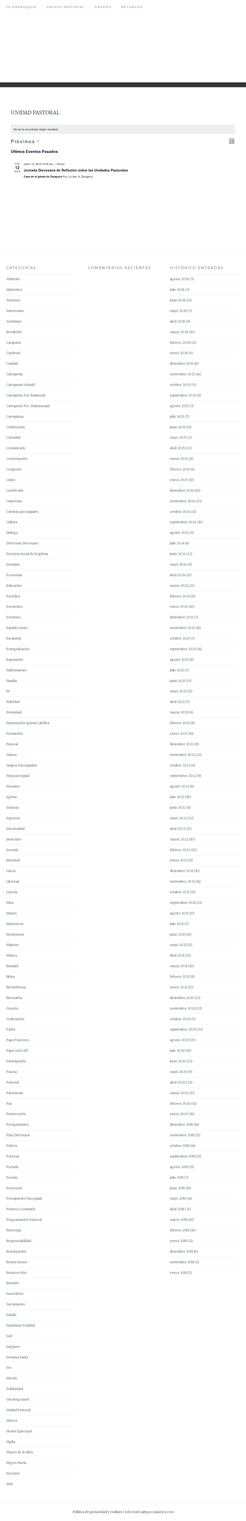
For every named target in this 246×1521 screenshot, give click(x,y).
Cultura (11, 522)
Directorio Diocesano (22, 543)
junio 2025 (177, 427)
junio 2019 (177, 1188)
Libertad (12, 882)
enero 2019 (178, 1241)
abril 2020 (177, 1082)
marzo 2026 (179, 332)
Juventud (13, 860)
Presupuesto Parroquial (24, 1199)
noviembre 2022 (182, 755)
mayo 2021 (178, 945)
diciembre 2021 (181, 871)
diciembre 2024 (182, 491)
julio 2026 (177, 290)
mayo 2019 (178, 1199)
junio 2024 (178, 554)
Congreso (14, 469)
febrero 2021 (180, 977)
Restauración (16, 1252)
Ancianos (13, 300)
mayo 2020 (178, 1072)
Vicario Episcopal (19, 1431)
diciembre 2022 (182, 744)
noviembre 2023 (182, 628)
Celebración (15, 427)
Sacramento (15, 1304)
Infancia (12, 808)
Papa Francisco (17, 1040)
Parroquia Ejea (123, 45)
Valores (12, 1421)
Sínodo (11, 1378)
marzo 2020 (179, 1093)
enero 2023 (178, 734)
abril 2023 (177, 702)
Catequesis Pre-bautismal (25, 395)
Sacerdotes (15, 1294)
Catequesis (14, 374)
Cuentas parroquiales (22, 512)
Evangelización (18, 649)
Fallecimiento (16, 670)
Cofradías (13, 438)
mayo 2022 (178, 818)
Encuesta (13, 617)
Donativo (13, 564)
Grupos (102, 7)
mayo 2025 (178, 438)
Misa (9, 903)
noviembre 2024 (182, 501)
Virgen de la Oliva (19, 1452)
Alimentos (14, 290)
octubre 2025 (180, 385)
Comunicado (15, 448)
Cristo (10, 480)
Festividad (13, 712)
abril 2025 (177, 448)
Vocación (13, 1473)
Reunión (12, 1283)
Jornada (12, 850)
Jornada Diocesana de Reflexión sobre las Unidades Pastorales (76, 170)
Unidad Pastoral (66, 7)
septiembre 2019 (182, 1156)
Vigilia (10, 1442)
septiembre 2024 (183, 522)
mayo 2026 (178, 311)
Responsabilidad (18, 1241)
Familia (11, 681)
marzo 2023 (179, 712)
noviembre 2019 (182, 1135)
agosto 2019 (179, 1167)
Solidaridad (14, 1389)
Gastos (11, 755)
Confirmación (16, 459)
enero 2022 (179, 860)
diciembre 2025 (182, 364)
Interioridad (15, 829)
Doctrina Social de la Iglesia (27, 554)
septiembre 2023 (183, 649)
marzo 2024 (179, 586)
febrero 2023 (180, 723)
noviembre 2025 (182, 374)
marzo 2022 (179, 839)
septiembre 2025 (183, 395)
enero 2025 (179, 480)
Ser (9, 1368)
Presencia (14, 1188)
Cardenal (13, 353)
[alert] (123, 129)
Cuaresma (14, 501)
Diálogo (12, 533)
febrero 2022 (180, 850)
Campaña (13, 343)
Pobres (11, 1146)
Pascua (11, 1072)
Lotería (11, 892)
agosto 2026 (179, 279)
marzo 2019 (178, 1220)
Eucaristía (13, 638)
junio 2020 (178, 1061)
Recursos (132, 7)
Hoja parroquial (17, 776)
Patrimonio (14, 1093)
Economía (14, 575)
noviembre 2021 (182, 882)
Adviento (13, 279)
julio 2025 (177, 417)
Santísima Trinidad (20, 1325)
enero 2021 (178, 987)
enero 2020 (179, 1114)
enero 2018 (178, 1273)
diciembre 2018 (181, 1252)
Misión (11, 913)
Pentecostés (16, 1114)
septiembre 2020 (183, 1029)
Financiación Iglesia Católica (27, 723)
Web (9, 1484)
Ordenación (15, 1019)
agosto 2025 (179, 406)
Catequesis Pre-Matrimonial (27, 406)
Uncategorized (17, 1399)
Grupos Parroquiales (21, 765)
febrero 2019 (179, 1230)
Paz (9, 1104)
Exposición (14, 660)
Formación (14, 734)
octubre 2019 (179, 1146)
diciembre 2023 (181, 617)
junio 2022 (178, 808)
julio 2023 (177, 670)
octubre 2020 (180, 1019)
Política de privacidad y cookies (97, 1512)
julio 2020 (177, 1051)
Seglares (13, 1347)
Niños (10, 977)
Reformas (13, 1230)
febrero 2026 (180, 343)
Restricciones (16, 1262)
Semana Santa (17, 1357)
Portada (12, 1167)
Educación (14, 586)
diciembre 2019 (181, 1125)
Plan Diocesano (18, 1135)
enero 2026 (179, 353)
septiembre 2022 (183, 776)
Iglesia (11, 797)
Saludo (11, 1315)
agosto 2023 (179, 660)
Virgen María (16, 1463)
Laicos (11, 871)
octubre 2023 (180, 638)
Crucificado (14, 491)
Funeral (12, 744)
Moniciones (15, 934)
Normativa (14, 998)
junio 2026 (178, 300)
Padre (10, 1029)
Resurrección (16, 1273)
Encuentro (14, 607)
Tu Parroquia (21, 7)
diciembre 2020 (182, 998)
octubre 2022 (180, 765)
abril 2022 (177, 829)
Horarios (13, 786)
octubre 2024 (180, 512)
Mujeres (12, 945)
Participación (16, 1061)
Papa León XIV (17, 1051)
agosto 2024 (179, 533)
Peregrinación (17, 1125)
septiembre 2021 (183, 903)
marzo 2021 (179, 966)
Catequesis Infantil (20, 385)
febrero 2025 (180, 469)
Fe (8, 691)
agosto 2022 (179, 786)
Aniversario (15, 311)
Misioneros (15, 924)
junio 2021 (177, 934)
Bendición (14, 332)
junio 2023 (177, 681)
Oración (12, 1008)
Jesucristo (13, 839)
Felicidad (12, 702)
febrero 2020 (180, 1104)
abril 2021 (177, 955)
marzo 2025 (179, 459)
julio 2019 (177, 1178)
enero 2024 (179, 607)
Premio (12, 1178)
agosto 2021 (179, 913)
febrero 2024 (180, 596)
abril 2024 (177, 575)
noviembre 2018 (182, 1262)
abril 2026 (177, 321)
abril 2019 (177, 1209)
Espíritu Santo (17, 628)
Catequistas (15, 417)
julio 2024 (177, 543)
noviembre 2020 (183, 1008)
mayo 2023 (178, 691)
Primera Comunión (20, 1209)
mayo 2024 (178, 564)
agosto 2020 (179, 1040)
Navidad (12, 966)
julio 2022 (177, 797)
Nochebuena (16, 987)
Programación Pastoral (24, 1220)
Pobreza (12, 1156)
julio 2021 (177, 924)
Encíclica (13, 596)
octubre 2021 (180, 892)
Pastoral (12, 1082)
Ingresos (13, 818)
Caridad (12, 364)
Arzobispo (14, 321)
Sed (9, 1336)
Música (11, 955)
